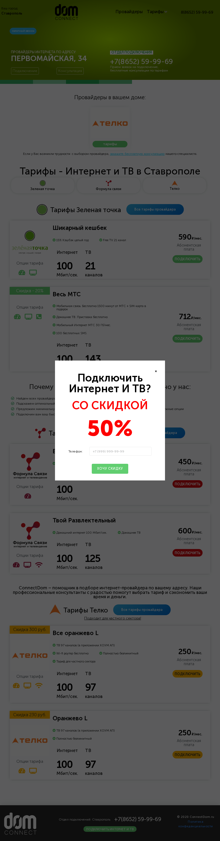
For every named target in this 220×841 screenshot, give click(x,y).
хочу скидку (110, 468)
